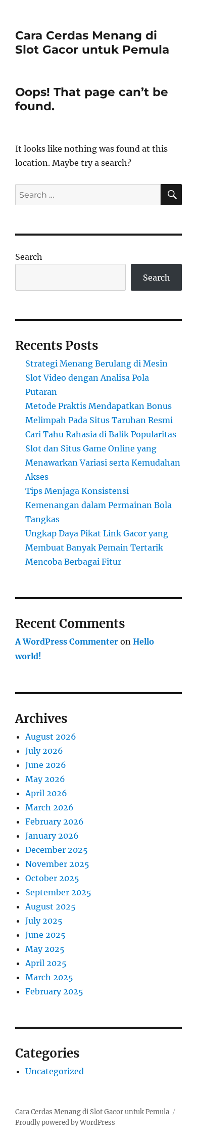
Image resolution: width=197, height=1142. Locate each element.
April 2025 (46, 963)
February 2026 (54, 821)
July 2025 (44, 921)
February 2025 (54, 991)
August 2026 (50, 737)
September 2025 (58, 892)
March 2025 (49, 977)
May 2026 (45, 779)
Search (28, 257)
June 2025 (45, 935)
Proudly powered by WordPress (65, 1122)
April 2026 (46, 793)
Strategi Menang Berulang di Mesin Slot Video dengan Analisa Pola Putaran (96, 377)
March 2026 (49, 807)
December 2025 (56, 850)
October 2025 (52, 878)
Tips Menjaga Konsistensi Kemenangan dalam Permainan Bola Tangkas (98, 505)
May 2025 (45, 949)
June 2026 (45, 765)
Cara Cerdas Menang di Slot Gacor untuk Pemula (92, 42)
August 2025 (50, 906)
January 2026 (52, 836)
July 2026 (44, 751)
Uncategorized (54, 1071)
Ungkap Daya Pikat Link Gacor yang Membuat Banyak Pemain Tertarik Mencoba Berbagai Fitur (96, 547)
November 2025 (57, 864)
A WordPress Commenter (66, 641)
